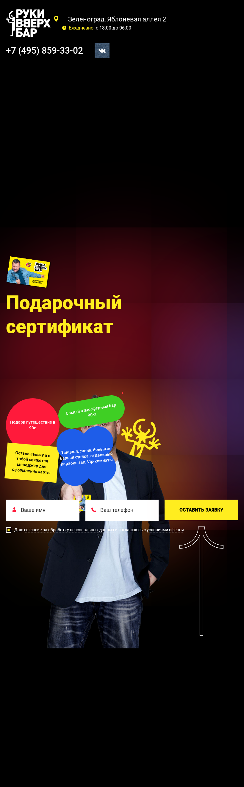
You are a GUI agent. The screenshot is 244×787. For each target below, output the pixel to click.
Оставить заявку (201, 510)
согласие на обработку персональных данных (69, 529)
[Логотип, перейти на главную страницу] (28, 23)
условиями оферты (165, 529)
